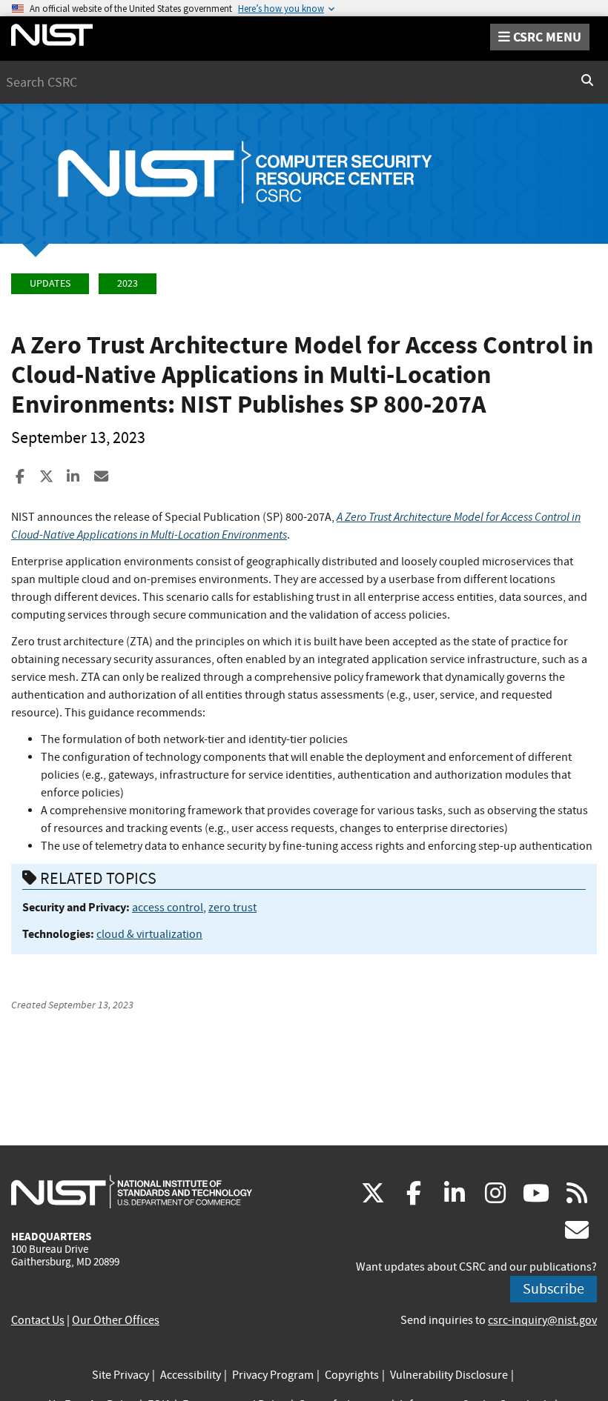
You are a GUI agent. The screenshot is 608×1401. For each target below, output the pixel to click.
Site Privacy (120, 1375)
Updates (50, 283)
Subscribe (553, 1288)
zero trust (232, 907)
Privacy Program (273, 1375)
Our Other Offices (115, 1320)
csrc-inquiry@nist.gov (542, 1320)
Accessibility (190, 1375)
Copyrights (352, 1375)
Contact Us (38, 1320)
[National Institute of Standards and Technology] (131, 1191)
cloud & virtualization (149, 934)
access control (167, 907)
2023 (127, 283)
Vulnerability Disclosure (449, 1375)
